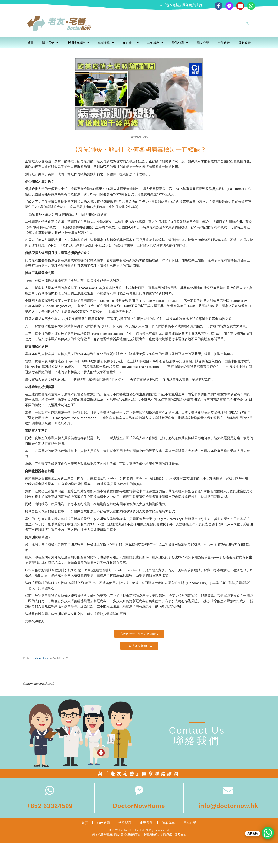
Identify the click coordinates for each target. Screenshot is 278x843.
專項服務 (104, 42)
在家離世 (129, 42)
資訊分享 (178, 42)
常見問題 (124, 823)
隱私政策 (245, 42)
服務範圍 (103, 823)
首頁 (30, 42)
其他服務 (153, 42)
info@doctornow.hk (228, 805)
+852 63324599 (50, 805)
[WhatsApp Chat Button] (268, 833)
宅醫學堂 (146, 823)
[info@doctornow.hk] (228, 790)
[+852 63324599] (50, 790)
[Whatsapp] (251, 6)
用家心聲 (203, 42)
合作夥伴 (224, 42)
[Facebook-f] (218, 6)
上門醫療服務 (76, 42)
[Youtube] (240, 6)
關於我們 (48, 42)
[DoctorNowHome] (139, 790)
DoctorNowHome (139, 805)
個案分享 (168, 823)
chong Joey (41, 658)
